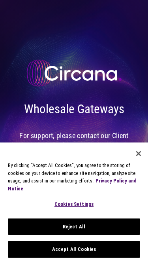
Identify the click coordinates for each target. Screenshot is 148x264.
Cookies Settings (74, 204)
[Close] (138, 153)
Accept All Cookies (74, 249)
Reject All (74, 227)
